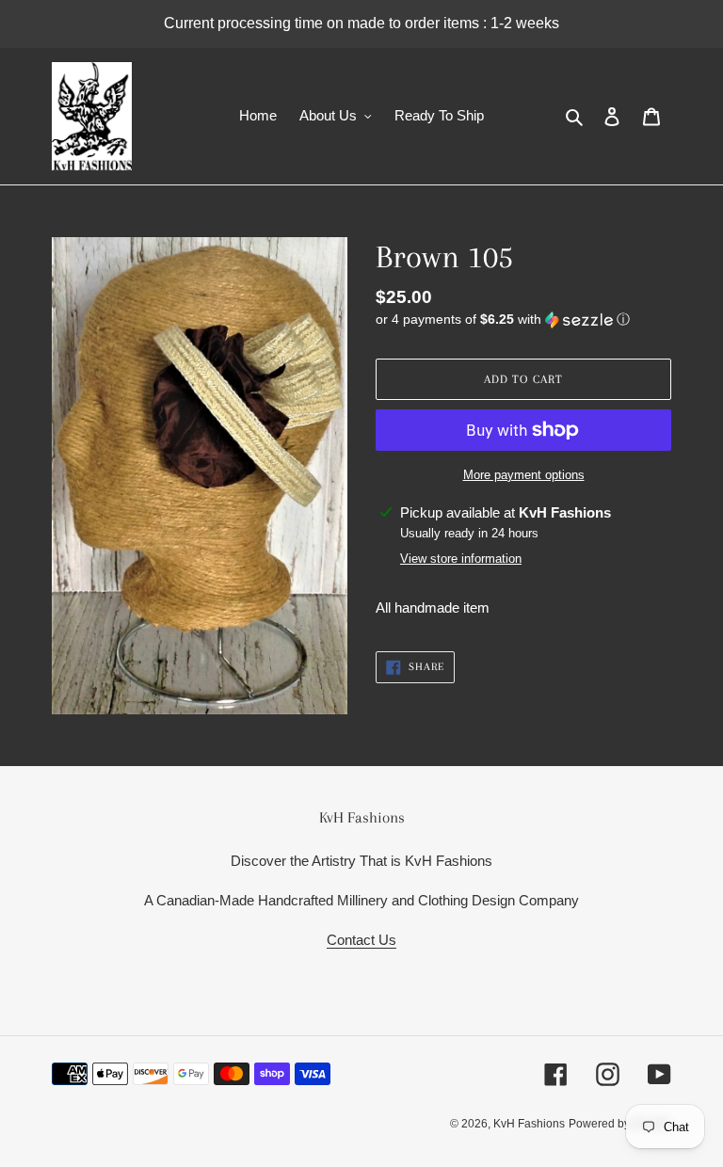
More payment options (524, 475)
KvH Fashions (529, 1123)
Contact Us (361, 940)
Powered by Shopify (620, 1123)
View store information (461, 559)
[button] (503, 319)
